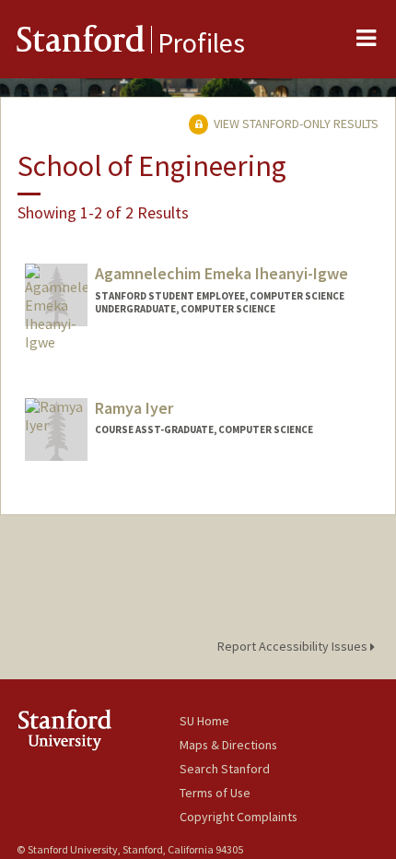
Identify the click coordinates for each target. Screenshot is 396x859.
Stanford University (98, 729)
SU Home (204, 720)
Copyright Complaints (238, 816)
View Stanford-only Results (295, 123)
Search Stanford (225, 768)
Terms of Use (215, 792)
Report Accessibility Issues (293, 646)
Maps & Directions (228, 744)
